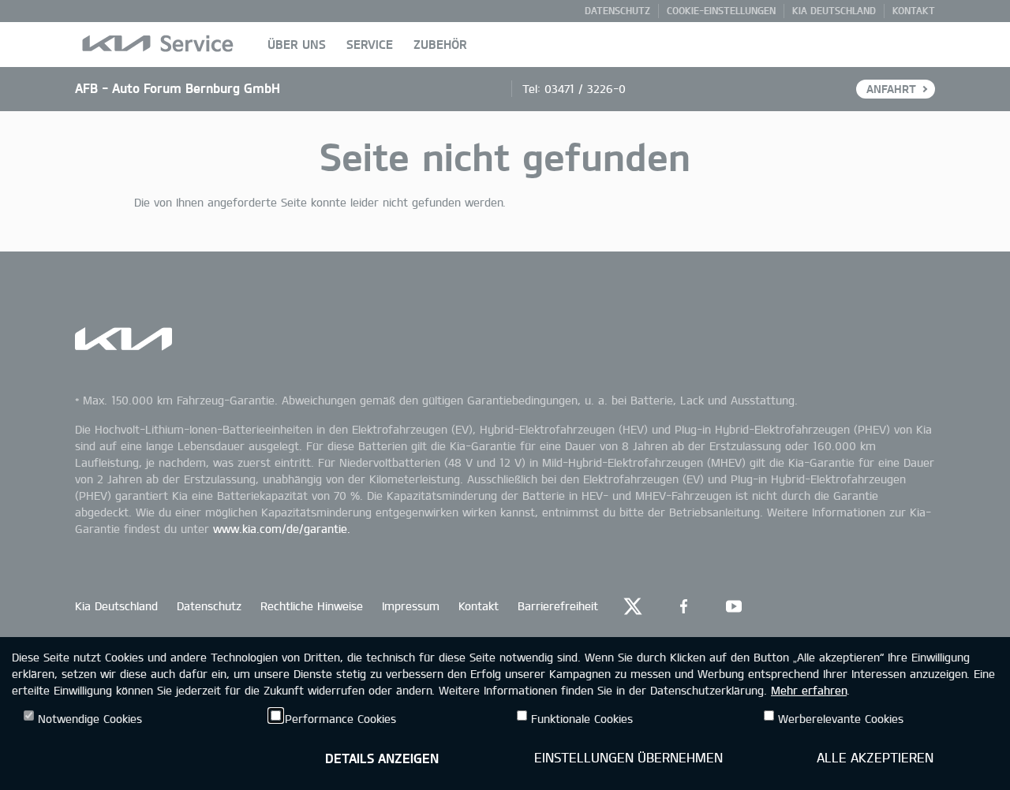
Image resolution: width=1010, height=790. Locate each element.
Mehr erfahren (809, 690)
